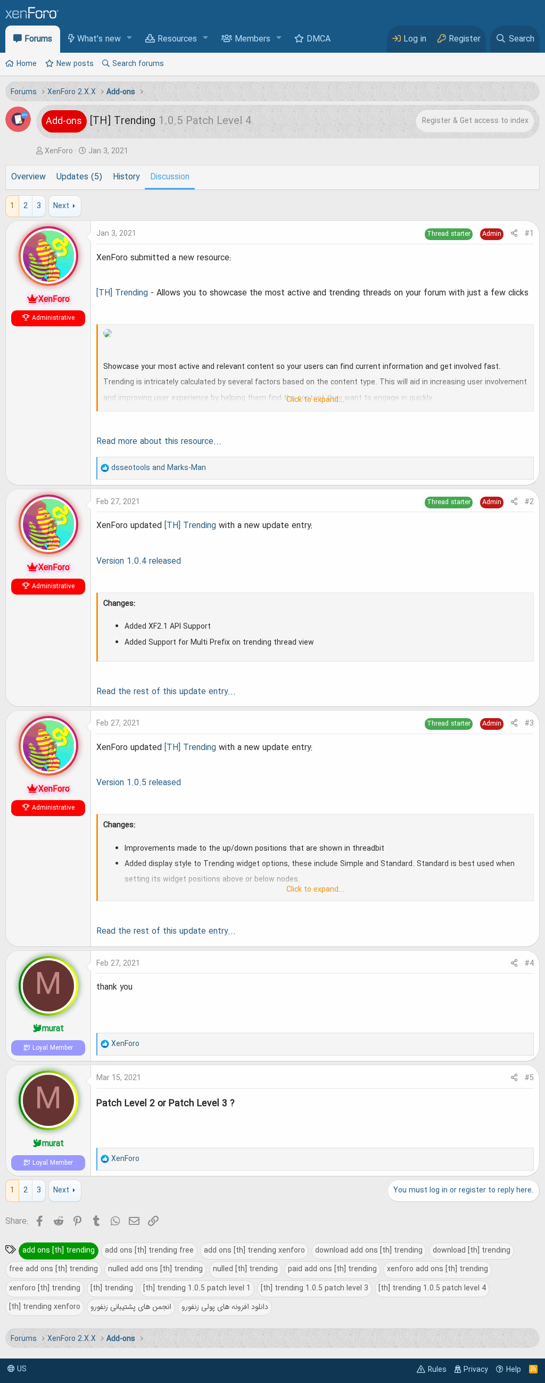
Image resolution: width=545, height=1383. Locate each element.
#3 (529, 723)
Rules (437, 1370)
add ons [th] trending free (149, 1250)
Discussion (169, 177)
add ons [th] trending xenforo (254, 1250)
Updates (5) (79, 177)
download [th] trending (471, 1250)
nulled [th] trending (245, 1269)
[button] (129, 39)
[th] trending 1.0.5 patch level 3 (314, 1288)
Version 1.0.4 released (138, 561)
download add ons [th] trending (369, 1250)
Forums (38, 39)
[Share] (514, 234)
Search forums (138, 64)
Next (61, 206)
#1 (529, 234)
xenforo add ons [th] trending (437, 1269)
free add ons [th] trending (53, 1269)
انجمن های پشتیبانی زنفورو (130, 1307)
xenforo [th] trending (44, 1288)
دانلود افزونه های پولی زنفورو (224, 1307)
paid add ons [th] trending (332, 1269)
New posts (75, 64)
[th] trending (111, 1288)
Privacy (476, 1370)
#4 (529, 963)
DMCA (319, 39)
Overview (28, 177)
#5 (529, 1078)
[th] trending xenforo (44, 1307)
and (158, 468)
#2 (529, 502)
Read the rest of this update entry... (166, 692)
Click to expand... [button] (315, 400)
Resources (177, 39)
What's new (99, 39)
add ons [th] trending (58, 1250)
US (21, 1369)
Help (513, 1370)
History (126, 177)
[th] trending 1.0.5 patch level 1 (197, 1288)
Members (252, 39)
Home (26, 64)
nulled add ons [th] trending (155, 1269)
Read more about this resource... (158, 441)
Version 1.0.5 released (138, 783)
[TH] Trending (122, 293)
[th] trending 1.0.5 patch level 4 (432, 1288)
